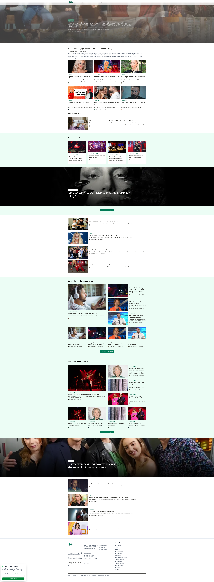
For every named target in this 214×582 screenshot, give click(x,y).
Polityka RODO (93, 575)
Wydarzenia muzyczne (96, 2)
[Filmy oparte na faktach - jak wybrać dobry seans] (107, 23)
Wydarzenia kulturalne (119, 563)
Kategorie (117, 542)
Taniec (120, 2)
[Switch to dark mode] (145, 3)
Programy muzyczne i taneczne (128, 2)
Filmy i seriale (71, 21)
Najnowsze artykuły (86, 2)
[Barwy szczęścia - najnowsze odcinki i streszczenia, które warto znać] (107, 457)
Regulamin (69, 575)
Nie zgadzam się (13, 575)
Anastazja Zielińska (103, 549)
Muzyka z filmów (118, 545)
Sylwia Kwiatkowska (71, 198)
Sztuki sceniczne (114, 2)
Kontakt (88, 575)
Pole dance (117, 549)
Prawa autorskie (75, 575)
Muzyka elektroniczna (119, 551)
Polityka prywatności (82, 575)
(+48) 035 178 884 (72, 565)
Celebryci (70, 74)
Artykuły (86, 542)
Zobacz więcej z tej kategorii (106, 210)
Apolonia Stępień (71, 31)
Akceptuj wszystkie (13, 578)
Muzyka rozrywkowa (105, 2)
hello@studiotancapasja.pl (74, 566)
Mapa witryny (107, 575)
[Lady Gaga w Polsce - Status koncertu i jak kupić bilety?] (107, 186)
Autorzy (101, 542)
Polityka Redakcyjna (100, 575)
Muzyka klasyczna (93, 118)
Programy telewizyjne (119, 565)
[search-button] (142, 2)
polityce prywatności (17, 573)
